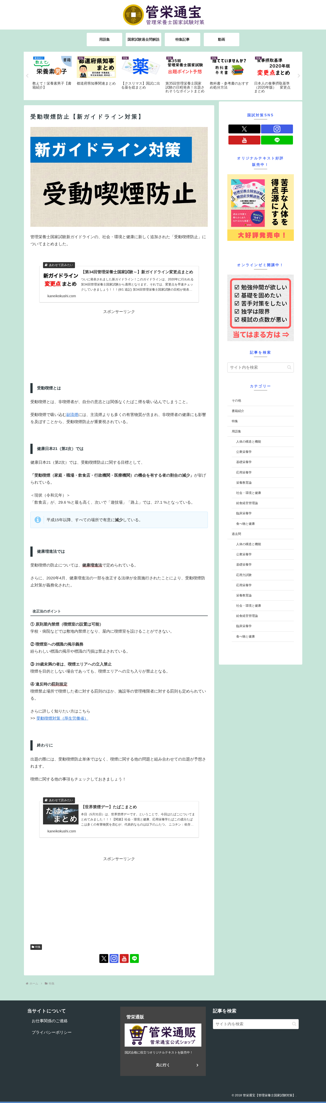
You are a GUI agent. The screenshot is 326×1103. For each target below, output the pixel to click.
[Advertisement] (74, 346)
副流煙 (72, 414)
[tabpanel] (52, 75)
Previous (27, 76)
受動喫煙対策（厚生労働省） (62, 718)
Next (299, 76)
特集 (38, 947)
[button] (289, 367)
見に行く (163, 1065)
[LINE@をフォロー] (134, 958)
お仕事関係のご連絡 (50, 1021)
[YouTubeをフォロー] (124, 958)
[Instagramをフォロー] (114, 958)
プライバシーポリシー (52, 1032)
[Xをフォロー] (103, 958)
